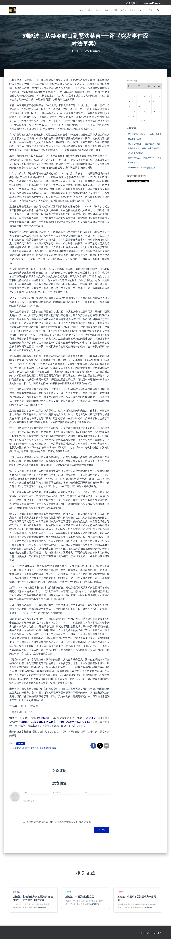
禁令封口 (34, 748)
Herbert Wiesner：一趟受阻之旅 (142, 168)
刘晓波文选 (92, 717)
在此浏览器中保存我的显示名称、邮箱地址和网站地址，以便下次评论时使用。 (59, 822)
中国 (131, 10)
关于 (150, 10)
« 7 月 (143, 121)
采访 (123, 10)
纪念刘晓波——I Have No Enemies (144, 3)
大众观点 (43, 717)
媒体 (97, 10)
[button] (82, 10)
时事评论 (20, 743)
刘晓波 (18, 748)
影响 (106, 10)
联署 (115, 10)
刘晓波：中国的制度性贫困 (79, 896)
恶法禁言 (26, 748)
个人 (79, 10)
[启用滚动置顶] (165, 933)
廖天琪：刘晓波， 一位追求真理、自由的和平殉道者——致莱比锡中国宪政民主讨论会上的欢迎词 (144, 148)
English (142, 10)
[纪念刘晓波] (12, 10)
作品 (88, 10)
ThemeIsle (153, 933)
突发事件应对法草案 (48, 748)
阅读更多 (42, 907)
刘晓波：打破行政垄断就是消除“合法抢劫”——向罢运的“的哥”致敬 (33, 898)
